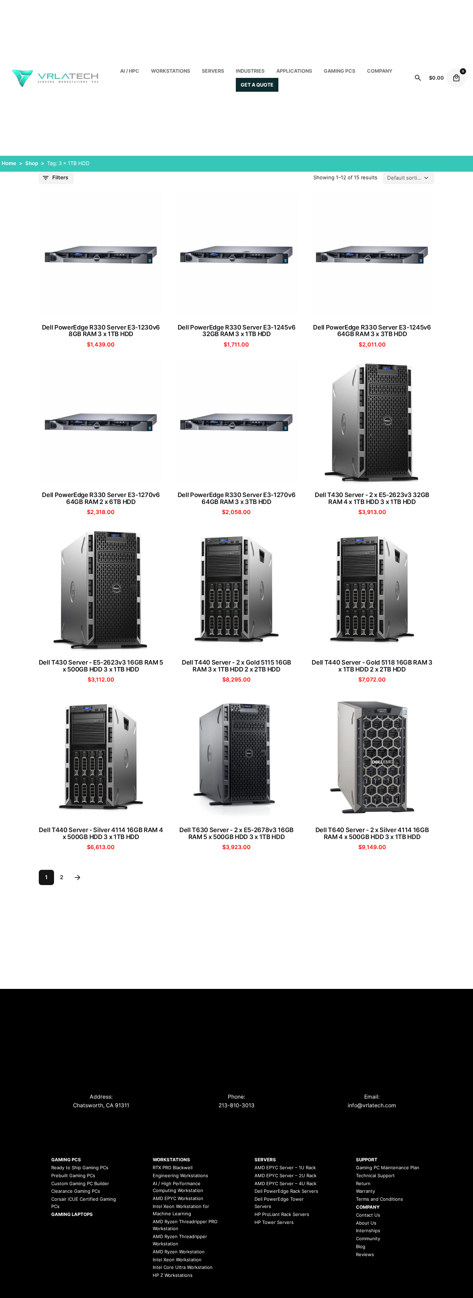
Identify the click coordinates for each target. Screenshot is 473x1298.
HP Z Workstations (173, 1275)
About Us (366, 1223)
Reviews (365, 1254)
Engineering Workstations (180, 1175)
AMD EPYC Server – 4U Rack (285, 1183)
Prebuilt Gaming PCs (73, 1175)
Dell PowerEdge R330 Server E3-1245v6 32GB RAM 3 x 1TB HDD (236, 331)
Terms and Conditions (379, 1199)
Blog (360, 1246)
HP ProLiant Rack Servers (282, 1214)
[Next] (77, 877)
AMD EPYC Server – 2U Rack (285, 1175)
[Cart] (456, 78)
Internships (368, 1230)
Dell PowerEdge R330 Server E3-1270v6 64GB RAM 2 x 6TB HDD (101, 498)
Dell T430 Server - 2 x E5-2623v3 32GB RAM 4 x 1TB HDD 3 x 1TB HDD (372, 498)
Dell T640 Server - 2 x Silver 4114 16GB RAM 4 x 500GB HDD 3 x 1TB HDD (372, 833)
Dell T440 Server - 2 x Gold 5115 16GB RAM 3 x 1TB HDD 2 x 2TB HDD (236, 666)
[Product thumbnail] (101, 254)
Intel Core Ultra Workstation (183, 1267)
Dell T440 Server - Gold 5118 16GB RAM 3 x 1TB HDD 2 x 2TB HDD (372, 666)
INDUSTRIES (250, 71)
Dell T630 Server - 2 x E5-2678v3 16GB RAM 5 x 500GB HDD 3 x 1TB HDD (236, 833)
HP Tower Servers (274, 1222)
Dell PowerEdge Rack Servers (286, 1191)
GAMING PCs (339, 71)
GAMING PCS (66, 1159)
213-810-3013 (236, 1105)
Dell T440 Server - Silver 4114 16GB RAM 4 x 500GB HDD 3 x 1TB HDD (101, 833)
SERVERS (213, 71)
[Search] (418, 78)
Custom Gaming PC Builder (80, 1183)
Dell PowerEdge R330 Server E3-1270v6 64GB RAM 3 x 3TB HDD (236, 498)
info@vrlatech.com (372, 1105)
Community (368, 1238)
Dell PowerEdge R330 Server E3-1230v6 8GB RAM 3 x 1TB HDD (101, 331)
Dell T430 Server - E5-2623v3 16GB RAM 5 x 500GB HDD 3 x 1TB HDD (101, 666)
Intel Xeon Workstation (177, 1259)
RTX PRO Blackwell (173, 1167)
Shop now (101, 304)
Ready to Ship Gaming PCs (79, 1167)
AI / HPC (129, 71)
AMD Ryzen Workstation (179, 1251)
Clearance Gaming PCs (75, 1191)
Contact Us (368, 1215)
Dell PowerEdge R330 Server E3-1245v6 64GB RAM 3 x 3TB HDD (372, 331)
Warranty (365, 1191)
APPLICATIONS (294, 71)
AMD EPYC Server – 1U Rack (285, 1167)
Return (363, 1183)
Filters (60, 177)
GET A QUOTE (257, 85)
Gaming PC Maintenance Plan (387, 1167)
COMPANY (379, 71)
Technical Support (375, 1175)
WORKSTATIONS (170, 71)
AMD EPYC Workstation (178, 1198)
